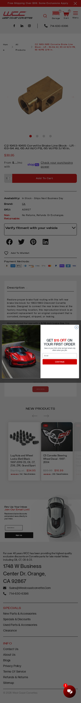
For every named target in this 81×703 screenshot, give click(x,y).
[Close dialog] (76, 327)
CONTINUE (60, 362)
